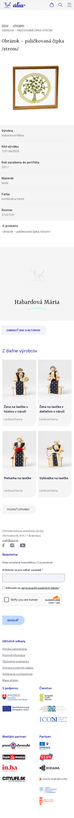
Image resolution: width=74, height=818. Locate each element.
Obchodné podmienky (15, 661)
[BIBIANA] (55, 768)
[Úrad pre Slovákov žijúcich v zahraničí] (55, 790)
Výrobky (18, 26)
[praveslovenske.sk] (18, 746)
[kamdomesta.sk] (18, 757)
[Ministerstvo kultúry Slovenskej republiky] (18, 697)
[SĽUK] (55, 757)
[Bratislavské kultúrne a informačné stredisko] (55, 801)
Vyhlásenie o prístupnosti (17, 674)
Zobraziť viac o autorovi (23, 330)
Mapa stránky (10, 680)
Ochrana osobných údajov (17, 668)
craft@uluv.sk (10, 540)
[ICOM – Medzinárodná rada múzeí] (55, 719)
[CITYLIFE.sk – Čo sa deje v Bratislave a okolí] (18, 779)
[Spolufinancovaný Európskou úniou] (18, 709)
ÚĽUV (5, 26)
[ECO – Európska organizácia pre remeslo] (55, 709)
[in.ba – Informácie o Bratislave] (18, 768)
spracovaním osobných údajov (40, 588)
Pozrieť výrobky (18, 509)
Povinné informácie (13, 655)
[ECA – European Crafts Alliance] (55, 697)
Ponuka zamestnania (14, 649)
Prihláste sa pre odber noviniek (22, 570)
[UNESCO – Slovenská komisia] (55, 746)
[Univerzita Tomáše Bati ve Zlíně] (55, 779)
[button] (69, 5)
